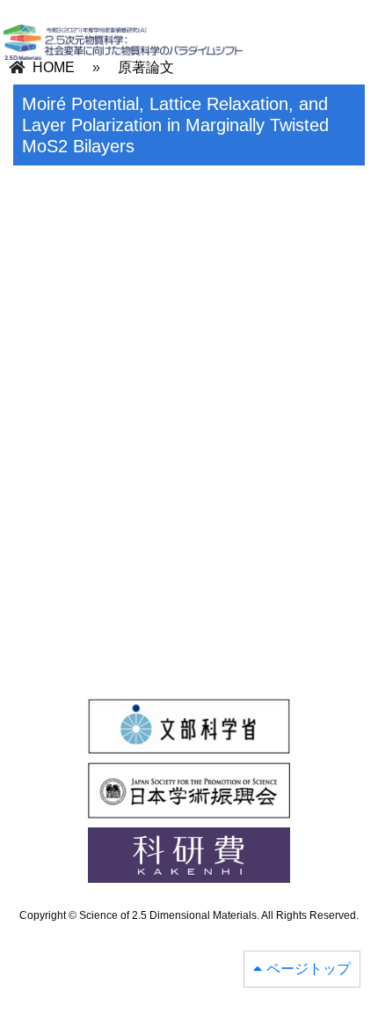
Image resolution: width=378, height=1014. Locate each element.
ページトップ (308, 968)
